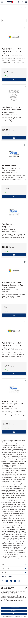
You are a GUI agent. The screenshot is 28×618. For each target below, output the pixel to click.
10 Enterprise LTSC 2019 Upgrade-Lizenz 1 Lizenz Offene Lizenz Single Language (13, 108)
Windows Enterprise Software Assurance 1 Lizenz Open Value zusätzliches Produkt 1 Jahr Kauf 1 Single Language (13, 167)
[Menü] (2, 2)
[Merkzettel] (22, 2)
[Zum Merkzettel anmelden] (25, 28)
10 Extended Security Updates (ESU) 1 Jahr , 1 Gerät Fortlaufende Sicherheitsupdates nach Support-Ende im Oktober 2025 (13, 50)
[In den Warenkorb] (14, 79)
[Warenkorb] (26, 2)
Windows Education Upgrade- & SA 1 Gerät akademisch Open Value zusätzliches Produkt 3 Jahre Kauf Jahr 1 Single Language (13, 402)
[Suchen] (18, 2)
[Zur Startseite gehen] (10, 2)
